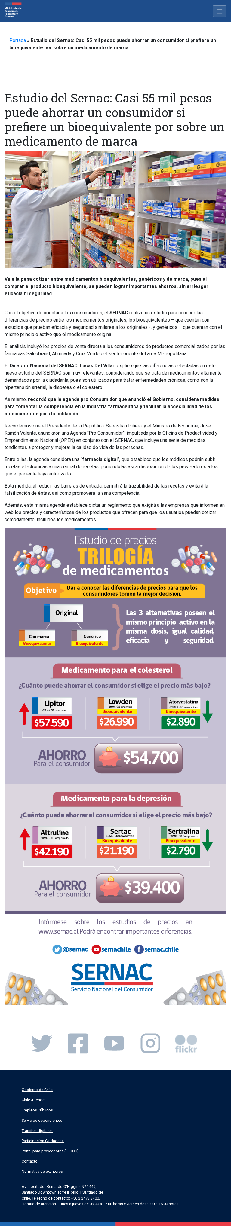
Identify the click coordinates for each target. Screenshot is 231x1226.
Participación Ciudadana (43, 1141)
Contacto (30, 1161)
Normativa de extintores (42, 1171)
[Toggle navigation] (219, 11)
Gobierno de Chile (37, 1089)
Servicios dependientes (42, 1120)
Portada (17, 40)
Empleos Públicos (37, 1110)
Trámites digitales (37, 1130)
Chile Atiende (33, 1100)
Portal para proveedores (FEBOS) (50, 1151)
